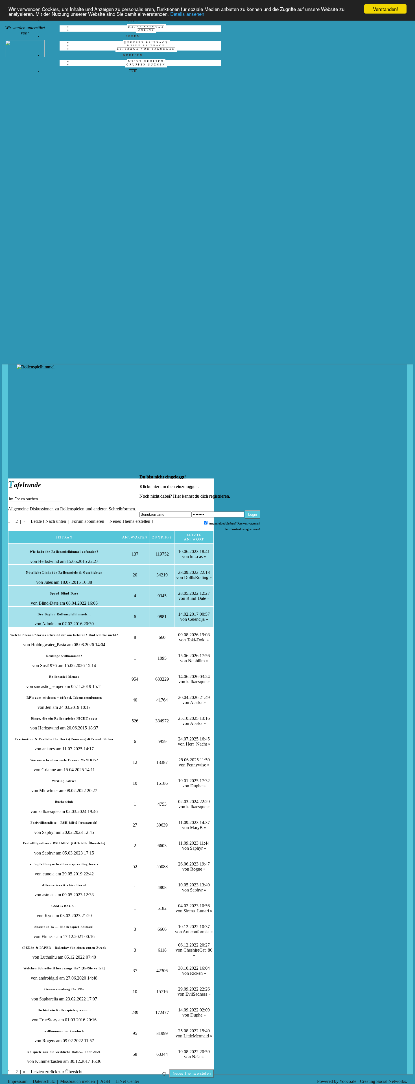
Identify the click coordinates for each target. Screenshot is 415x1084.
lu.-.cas (196, 556)
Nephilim (196, 660)
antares (48, 748)
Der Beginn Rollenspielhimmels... (64, 614)
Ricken (196, 973)
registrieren (219, 496)
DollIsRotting (196, 577)
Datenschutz (44, 1081)
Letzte (36, 521)
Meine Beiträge (146, 45)
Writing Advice (64, 781)
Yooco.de (347, 1081)
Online (146, 30)
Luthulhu (48, 957)
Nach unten (55, 521)
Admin (48, 623)
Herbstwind (48, 561)
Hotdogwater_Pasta (48, 644)
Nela (196, 1056)
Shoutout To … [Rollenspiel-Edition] (64, 926)
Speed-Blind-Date (64, 593)
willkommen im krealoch (64, 1031)
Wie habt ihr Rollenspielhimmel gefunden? (64, 551)
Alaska (196, 702)
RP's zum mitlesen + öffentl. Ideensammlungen (64, 697)
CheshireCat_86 (198, 950)
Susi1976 (48, 665)
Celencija (196, 619)
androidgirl (48, 978)
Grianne (49, 769)
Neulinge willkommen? (64, 655)
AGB (105, 1081)
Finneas (48, 936)
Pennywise (196, 764)
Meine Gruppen (146, 61)
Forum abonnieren (87, 521)
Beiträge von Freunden (146, 48)
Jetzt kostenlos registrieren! (242, 529)
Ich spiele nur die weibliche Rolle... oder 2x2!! (64, 1052)
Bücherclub (64, 801)
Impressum (17, 1081)
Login (252, 514)
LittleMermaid (196, 1035)
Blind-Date (48, 603)
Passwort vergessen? (248, 523)
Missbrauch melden (77, 1081)
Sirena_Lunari (196, 910)
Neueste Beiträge (146, 42)
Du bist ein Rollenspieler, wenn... (64, 1010)
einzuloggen (187, 486)
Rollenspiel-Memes (64, 676)
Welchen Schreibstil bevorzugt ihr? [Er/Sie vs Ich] (64, 968)
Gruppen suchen (146, 64)
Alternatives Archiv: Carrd (64, 885)
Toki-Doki (196, 639)
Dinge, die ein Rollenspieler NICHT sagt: (64, 718)
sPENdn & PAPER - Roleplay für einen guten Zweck (64, 947)
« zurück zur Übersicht (62, 1071)
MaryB (196, 827)
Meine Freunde (146, 26)
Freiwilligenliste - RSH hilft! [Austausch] (64, 822)
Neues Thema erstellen (130, 521)
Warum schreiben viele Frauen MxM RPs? (64, 760)
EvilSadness (196, 994)
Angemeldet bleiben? (222, 523)
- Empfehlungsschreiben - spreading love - (64, 864)
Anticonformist (196, 931)
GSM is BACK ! (64, 906)
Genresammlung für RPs (64, 989)
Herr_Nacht (196, 744)
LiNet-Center (127, 1081)
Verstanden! (385, 8)
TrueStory (48, 1019)
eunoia (48, 873)
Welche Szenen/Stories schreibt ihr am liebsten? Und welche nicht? (64, 635)
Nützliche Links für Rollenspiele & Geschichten (64, 572)
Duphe (196, 785)
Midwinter (48, 790)
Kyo (49, 915)
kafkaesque (196, 681)
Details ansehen (187, 14)
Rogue (196, 869)
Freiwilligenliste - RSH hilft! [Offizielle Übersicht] (64, 843)
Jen (48, 707)
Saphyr (48, 832)
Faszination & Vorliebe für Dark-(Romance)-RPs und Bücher (64, 739)
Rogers (48, 1040)
